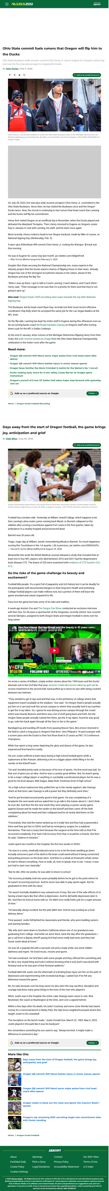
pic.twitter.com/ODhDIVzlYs (84, 545)
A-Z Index (88, 1166)
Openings (37, 1156)
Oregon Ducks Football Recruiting (33, 403)
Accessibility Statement (66, 1166)
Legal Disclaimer (41, 1166)
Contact (58, 1156)
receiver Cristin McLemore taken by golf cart (71, 685)
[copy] (24, 75)
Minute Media (17, 1179)
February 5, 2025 (49, 259)
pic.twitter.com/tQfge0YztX (69, 255)
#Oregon (79, 244)
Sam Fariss (12, 68)
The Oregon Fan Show (50, 608)
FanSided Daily (18, 1161)
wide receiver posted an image (35, 338)
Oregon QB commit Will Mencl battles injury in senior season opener (48, 363)
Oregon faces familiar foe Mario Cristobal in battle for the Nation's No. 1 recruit (54, 368)
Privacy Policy (61, 1161)
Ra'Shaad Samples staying (51, 324)
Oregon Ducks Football (28, 1135)
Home (11, 403)
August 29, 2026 (54, 548)
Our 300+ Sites (91, 1156)
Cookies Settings (19, 1171)
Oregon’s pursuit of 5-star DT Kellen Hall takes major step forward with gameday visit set (55, 382)
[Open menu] (7, 4)
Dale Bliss (11, 438)
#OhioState (27, 244)
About (13, 1156)
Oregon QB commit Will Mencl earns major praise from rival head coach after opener (53, 357)
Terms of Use (90, 1161)
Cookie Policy (17, 1166)
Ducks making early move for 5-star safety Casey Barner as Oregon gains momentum (51, 374)
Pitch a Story (39, 1161)
